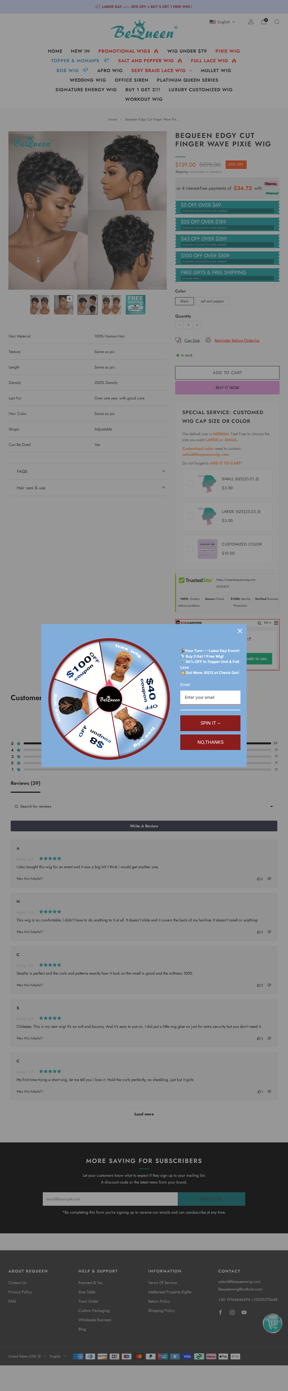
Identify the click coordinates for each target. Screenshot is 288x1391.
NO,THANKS (210, 742)
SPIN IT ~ (210, 723)
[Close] (240, 631)
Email (185, 684)
